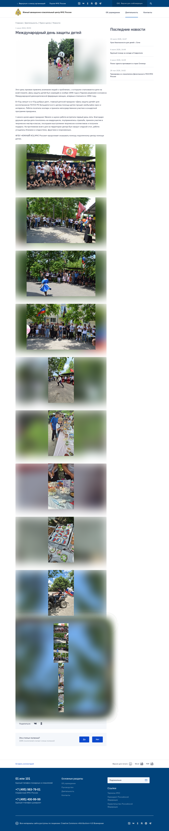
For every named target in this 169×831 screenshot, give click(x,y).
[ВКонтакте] (83, 3)
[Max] (79, 3)
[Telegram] (100, 3)
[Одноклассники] (87, 3)
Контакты (147, 12)
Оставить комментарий (24, 764)
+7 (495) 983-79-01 (27, 789)
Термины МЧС (114, 793)
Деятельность (131, 12)
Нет (97, 739)
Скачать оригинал (22, 193)
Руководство (67, 787)
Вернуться (31, 3)
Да (84, 739)
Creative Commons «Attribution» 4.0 (77, 823)
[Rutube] (92, 3)
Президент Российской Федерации (118, 798)
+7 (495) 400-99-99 (27, 799)
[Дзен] (96, 3)
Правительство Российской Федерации (120, 805)
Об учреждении (113, 12)
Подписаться (115, 780)
